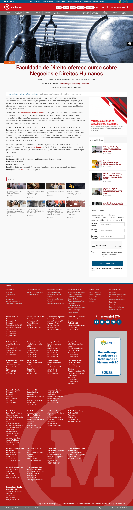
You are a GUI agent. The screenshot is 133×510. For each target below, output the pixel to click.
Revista (73, 7)
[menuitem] (35, 1)
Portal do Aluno (89, 7)
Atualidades (10, 62)
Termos (93, 252)
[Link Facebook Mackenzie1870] (5, 1)
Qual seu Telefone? (94, 237)
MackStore (81, 7)
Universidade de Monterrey (32, 113)
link (22, 170)
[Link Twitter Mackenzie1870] (8, 1)
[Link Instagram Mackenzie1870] (16, 1)
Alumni (59, 7)
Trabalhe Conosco (101, 504)
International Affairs (118, 7)
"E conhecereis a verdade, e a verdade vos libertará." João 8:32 (105, 508)
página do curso (36, 147)
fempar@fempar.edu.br (34, 480)
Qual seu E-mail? (94, 231)
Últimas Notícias (96, 140)
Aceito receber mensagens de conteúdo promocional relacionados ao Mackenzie (112, 255)
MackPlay (65, 7)
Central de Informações (49, 504)
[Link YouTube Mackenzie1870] (10, 1)
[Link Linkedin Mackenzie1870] (14, 1)
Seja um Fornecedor (118, 504)
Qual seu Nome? (94, 224)
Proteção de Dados (68, 504)
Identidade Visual (84, 504)
